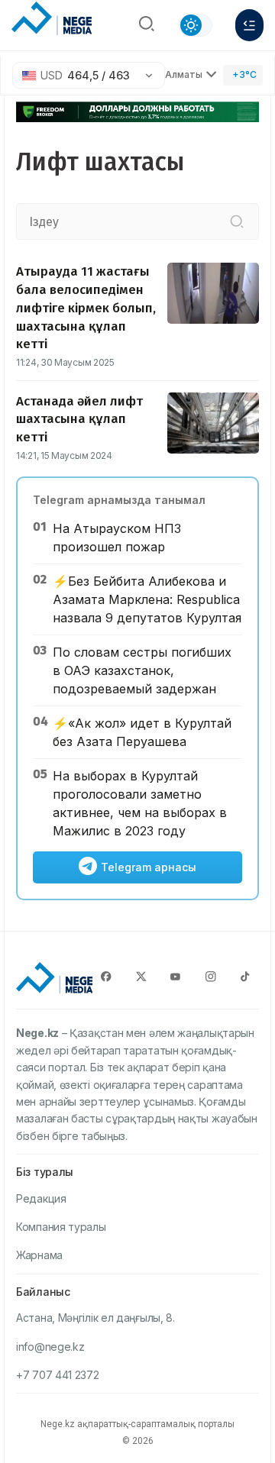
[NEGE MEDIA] (51, 21)
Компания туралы (61, 1226)
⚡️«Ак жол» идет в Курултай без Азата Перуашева (142, 732)
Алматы (183, 74)
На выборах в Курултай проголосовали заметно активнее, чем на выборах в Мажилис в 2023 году (140, 803)
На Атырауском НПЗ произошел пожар (117, 537)
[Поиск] (147, 25)
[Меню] (249, 25)
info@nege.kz (50, 1346)
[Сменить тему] (195, 25)
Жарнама (39, 1254)
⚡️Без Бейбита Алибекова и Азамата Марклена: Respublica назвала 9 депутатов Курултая (147, 599)
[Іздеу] (237, 221)
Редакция (41, 1198)
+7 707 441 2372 (57, 1374)
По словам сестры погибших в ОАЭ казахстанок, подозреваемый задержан (142, 670)
